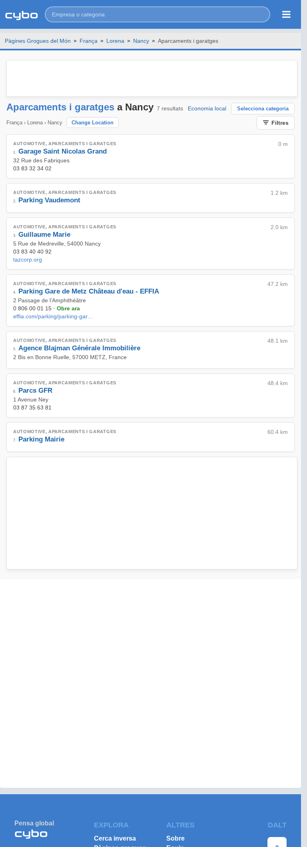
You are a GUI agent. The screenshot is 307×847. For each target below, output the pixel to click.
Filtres (280, 123)
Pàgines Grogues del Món (38, 41)
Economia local (207, 108)
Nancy (141, 41)
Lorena (115, 41)
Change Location (93, 123)
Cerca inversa (115, 838)
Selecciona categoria (263, 109)
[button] (157, 14)
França (89, 41)
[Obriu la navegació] (286, 14)
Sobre (175, 838)
